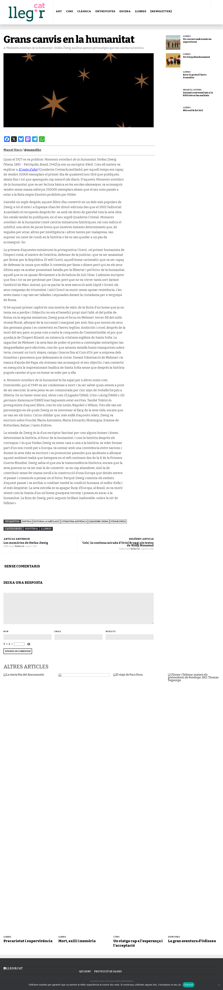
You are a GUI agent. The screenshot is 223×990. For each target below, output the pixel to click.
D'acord (188, 984)
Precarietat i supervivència (27, 941)
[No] (218, 985)
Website (111, 632)
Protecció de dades (108, 971)
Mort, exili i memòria (77, 941)
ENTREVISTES (105, 11)
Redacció (20, 546)
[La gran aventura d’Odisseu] (193, 803)
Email (58, 632)
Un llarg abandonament (196, 57)
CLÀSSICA (84, 11)
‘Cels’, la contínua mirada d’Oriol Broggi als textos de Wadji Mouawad (118, 544)
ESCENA (125, 11)
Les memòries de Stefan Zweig (25, 542)
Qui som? (85, 971)
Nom (6, 632)
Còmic (116, 937)
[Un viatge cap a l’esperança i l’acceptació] (139, 803)
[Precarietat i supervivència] (29, 803)
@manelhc (32, 150)
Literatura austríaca (74, 521)
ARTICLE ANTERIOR (16, 538)
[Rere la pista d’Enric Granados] (173, 78)
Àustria (26, 521)
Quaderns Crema (99, 521)
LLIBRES (140, 11)
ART (59, 11)
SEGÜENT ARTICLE (141, 538)
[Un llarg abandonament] (173, 60)
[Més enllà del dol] (173, 114)
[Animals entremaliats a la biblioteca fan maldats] (173, 96)
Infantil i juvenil (192, 90)
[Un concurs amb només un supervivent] (173, 42)
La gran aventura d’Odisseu (192, 941)
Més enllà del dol (193, 110)
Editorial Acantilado (46, 521)
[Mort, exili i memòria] (84, 803)
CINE (69, 11)
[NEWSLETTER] (161, 11)
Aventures (174, 937)
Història (31, 528)
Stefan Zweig (118, 521)
